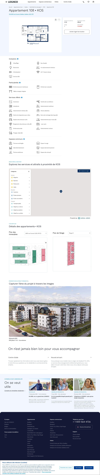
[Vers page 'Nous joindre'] (83, 2)
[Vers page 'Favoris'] (88, 2)
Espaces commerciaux (45, 2)
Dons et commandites (10, 428)
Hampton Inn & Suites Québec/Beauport (60, 445)
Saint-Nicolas (30, 449)
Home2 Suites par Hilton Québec (58, 443)
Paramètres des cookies (66, 467)
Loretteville (30, 430)
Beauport (29, 424)
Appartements (32, 2)
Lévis (28, 443)
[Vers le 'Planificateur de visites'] (93, 2)
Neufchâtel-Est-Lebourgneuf (35, 7)
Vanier (29, 441)
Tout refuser (78, 467)
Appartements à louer (18, 7)
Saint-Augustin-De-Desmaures (35, 456)
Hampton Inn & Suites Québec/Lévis (59, 447)
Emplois (6, 424)
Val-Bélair (29, 439)
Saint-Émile (30, 437)
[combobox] (35, 233)
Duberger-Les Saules (32, 428)
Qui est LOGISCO (9, 422)
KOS (44, 7)
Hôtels (56, 2)
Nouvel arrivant (77, 438)
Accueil (10, 7)
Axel (5, 435)
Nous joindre (76, 436)
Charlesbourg (30, 426)
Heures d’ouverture (85, 427)
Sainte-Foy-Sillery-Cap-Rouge (35, 435)
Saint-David (30, 447)
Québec (26, 7)
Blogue (6, 426)
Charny (52, 430)
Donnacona (30, 454)
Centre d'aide (67, 2)
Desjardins (30, 445)
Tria (5, 437)
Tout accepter (89, 467)
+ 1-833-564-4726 (82, 422)
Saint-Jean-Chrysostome (56, 435)
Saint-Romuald (31, 451)
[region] (50, 467)
